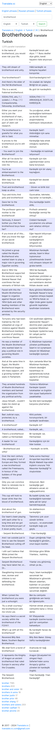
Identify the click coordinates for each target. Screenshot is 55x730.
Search (42, 24)
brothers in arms (10, 692)
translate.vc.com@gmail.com (16, 728)
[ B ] (37, 30)
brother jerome (9, 710)
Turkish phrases (43, 11)
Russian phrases (26, 11)
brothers (6, 686)
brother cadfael (9, 707)
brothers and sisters (11, 704)
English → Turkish (24, 30)
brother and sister (10, 689)
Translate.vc (8, 3)
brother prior (8, 698)
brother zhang (9, 701)
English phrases (9, 11)
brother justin (8, 695)
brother (5, 683)
